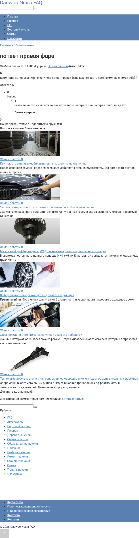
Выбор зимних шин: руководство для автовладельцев (37, 295)
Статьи (11, 34)
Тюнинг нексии (17, 469)
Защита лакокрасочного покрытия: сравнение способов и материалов (47, 207)
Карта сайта (15, 502)
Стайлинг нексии (18, 461)
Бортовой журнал (19, 29)
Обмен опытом (58, 66)
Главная (12, 16)
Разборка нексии (18, 452)
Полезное (14, 448)
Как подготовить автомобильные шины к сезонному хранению (43, 163)
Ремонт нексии (17, 456)
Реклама (13, 519)
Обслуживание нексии (22, 443)
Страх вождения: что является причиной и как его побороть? (41, 334)
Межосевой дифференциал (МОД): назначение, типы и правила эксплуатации (53, 251)
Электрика (14, 38)
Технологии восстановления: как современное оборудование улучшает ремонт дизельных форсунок (69, 378)
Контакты (13, 515)
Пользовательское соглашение (28, 511)
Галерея (12, 21)
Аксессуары (15, 422)
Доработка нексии (19, 435)
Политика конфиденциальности (28, 506)
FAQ (9, 25)
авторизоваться (73, 399)
